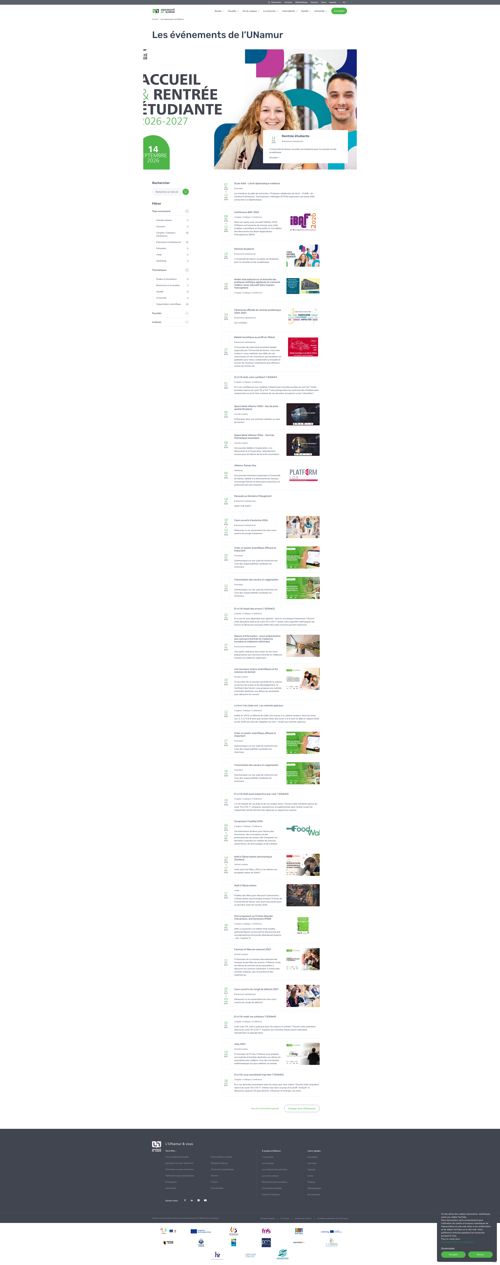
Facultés (232, 11)
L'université (267, 1157)
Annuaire (288, 2)
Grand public (217, 1188)
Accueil (155, 19)
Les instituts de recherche (274, 1169)
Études (218, 11)
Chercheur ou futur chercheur (179, 1169)
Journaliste (170, 1188)
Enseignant (171, 1182)
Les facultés (268, 1163)
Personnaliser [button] (448, 1248)
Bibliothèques (301, 2)
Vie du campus (249, 11)
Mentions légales (267, 1218)
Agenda (332, 2)
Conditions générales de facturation (332, 1218)
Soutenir (314, 2)
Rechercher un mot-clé (167, 192)
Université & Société (272, 1188)
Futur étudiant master (221, 1157)
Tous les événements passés (265, 1108)
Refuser (480, 1254)
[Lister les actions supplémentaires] (345, 2)
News (323, 2)
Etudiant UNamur (219, 1163)
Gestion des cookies (303, 1218)
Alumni (214, 1175)
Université (319, 11)
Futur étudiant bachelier (177, 1157)
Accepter (453, 1254)
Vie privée (284, 1218)
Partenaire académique (222, 1169)
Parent (214, 1182)
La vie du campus (270, 1175)
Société (304, 11)
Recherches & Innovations (274, 1182)
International (288, 11)
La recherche (269, 11)
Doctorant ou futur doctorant (179, 1163)
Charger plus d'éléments (301, 1108)
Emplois (311, 1182)
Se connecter (314, 1194)
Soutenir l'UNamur (271, 1194)
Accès (310, 1175)
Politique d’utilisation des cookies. (457, 1242)
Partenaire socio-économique (179, 1175)
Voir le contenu (250, 111)
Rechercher (276, 2)
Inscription (339, 11)
